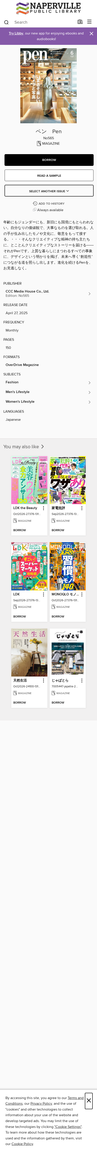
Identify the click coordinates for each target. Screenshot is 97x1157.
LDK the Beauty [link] (25, 508)
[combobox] (39, 22)
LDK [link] (16, 594)
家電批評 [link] (58, 508)
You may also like (21, 447)
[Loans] (80, 22)
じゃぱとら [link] (60, 681)
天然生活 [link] (20, 681)
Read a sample (49, 176)
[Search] (6, 22)
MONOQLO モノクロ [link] (65, 594)
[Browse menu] (89, 22)
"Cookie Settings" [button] (67, 1127)
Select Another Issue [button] (47, 191)
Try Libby (16, 33)
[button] (49, 160)
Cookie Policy (22, 1144)
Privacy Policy (41, 1103)
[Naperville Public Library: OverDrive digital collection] (48, 8)
